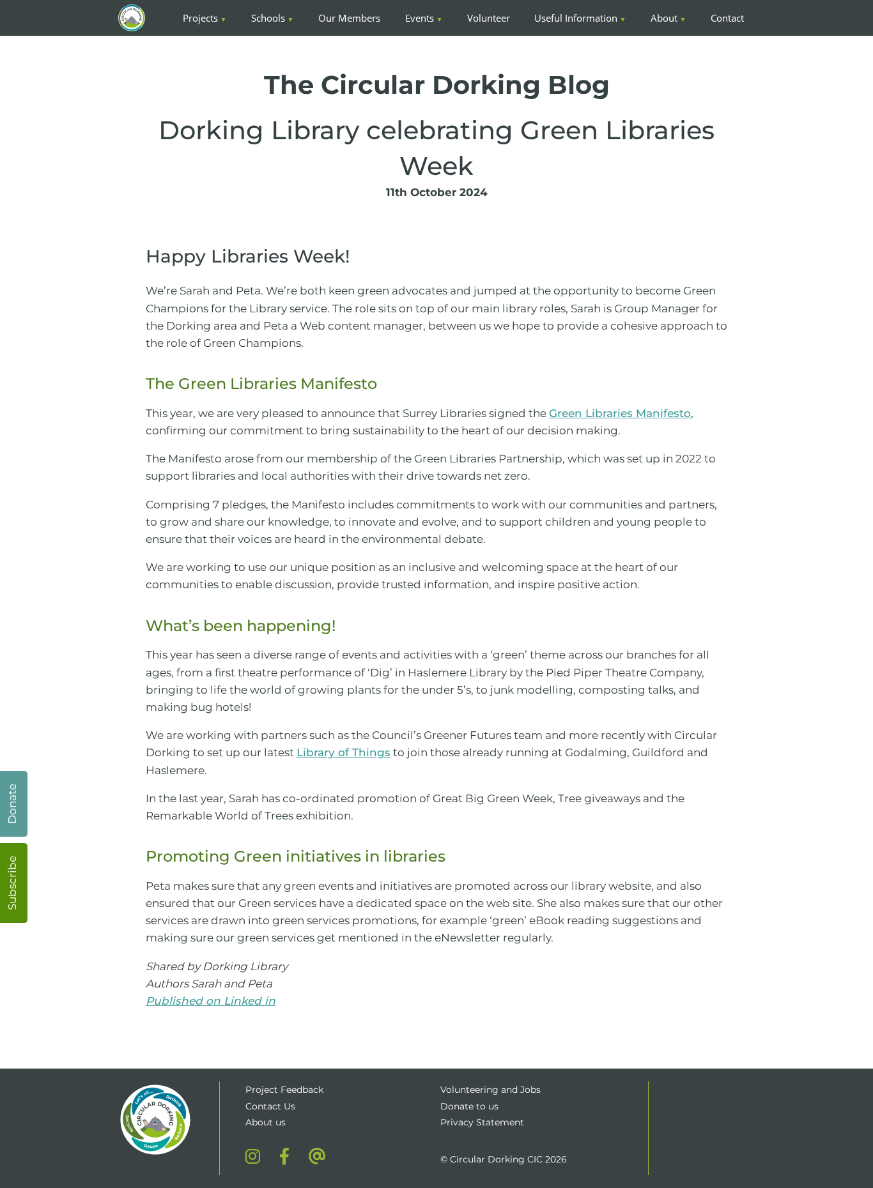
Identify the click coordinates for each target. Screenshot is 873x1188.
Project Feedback (284, 1089)
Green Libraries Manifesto (620, 413)
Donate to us (470, 1106)
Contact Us (270, 1106)
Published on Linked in (210, 1000)
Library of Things (343, 752)
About (664, 17)
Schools (268, 17)
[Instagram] (252, 1156)
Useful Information (575, 17)
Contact (727, 17)
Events (419, 17)
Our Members (349, 17)
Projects (200, 17)
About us (265, 1122)
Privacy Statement (482, 1122)
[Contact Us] (317, 1156)
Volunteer (488, 17)
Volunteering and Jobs (490, 1089)
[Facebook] (284, 1156)
